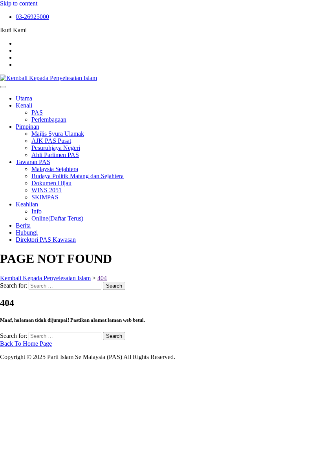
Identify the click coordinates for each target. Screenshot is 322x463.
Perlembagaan (48, 119)
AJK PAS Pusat (51, 140)
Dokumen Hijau (51, 183)
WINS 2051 (46, 190)
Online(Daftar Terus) (57, 218)
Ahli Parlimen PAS (55, 154)
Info (36, 211)
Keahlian (27, 204)
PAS (37, 112)
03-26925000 (32, 16)
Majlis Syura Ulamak (57, 133)
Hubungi (27, 232)
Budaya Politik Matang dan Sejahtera (77, 176)
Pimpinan (27, 126)
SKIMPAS (45, 197)
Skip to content (18, 3)
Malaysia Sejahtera (54, 169)
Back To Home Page (26, 343)
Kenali (24, 105)
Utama (24, 98)
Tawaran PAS (33, 162)
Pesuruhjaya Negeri (55, 147)
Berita (23, 225)
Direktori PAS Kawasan (46, 239)
